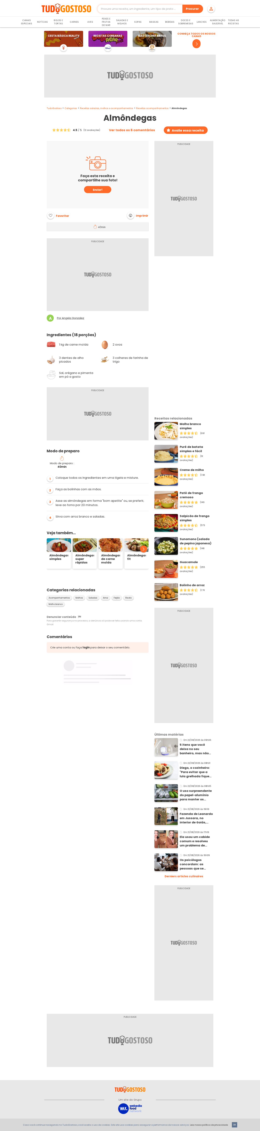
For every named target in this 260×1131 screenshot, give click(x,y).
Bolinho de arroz (192, 585)
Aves (90, 21)
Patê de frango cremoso (191, 495)
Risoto (128, 597)
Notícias (42, 21)
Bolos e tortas (58, 22)
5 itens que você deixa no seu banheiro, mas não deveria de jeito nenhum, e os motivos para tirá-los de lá (196, 749)
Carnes (74, 21)
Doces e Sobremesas (185, 22)
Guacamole (189, 562)
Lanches (202, 21)
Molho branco (56, 604)
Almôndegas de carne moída (110, 559)
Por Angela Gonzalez (70, 318)
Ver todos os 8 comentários (132, 130)
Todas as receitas (233, 22)
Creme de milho (192, 470)
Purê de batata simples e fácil (191, 449)
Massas (154, 21)
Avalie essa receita (188, 130)
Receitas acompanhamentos (152, 108)
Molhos (79, 597)
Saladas (93, 597)
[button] (137, 215)
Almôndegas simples (58, 557)
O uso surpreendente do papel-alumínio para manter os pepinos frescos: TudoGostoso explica (196, 795)
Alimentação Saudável (217, 22)
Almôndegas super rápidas (84, 559)
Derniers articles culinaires (184, 876)
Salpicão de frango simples (194, 518)
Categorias (71, 108)
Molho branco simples (190, 426)
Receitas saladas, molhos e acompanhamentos (106, 108)
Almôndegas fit (136, 557)
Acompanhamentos (59, 597)
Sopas (138, 21)
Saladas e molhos (122, 22)
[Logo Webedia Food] (130, 1108)
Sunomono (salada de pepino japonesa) (195, 541)
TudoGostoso (54, 108)
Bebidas (170, 21)
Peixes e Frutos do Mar (106, 22)
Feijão (117, 597)
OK (234, 1124)
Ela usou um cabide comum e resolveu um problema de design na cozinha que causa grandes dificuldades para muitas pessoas (195, 841)
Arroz (105, 597)
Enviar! (97, 190)
